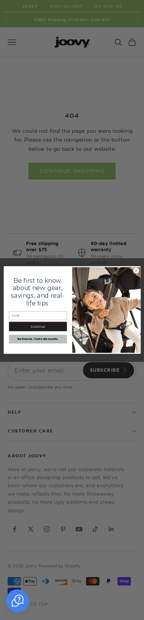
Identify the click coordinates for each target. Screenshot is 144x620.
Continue (37, 326)
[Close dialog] (136, 270)
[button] (18, 601)
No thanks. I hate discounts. (37, 339)
